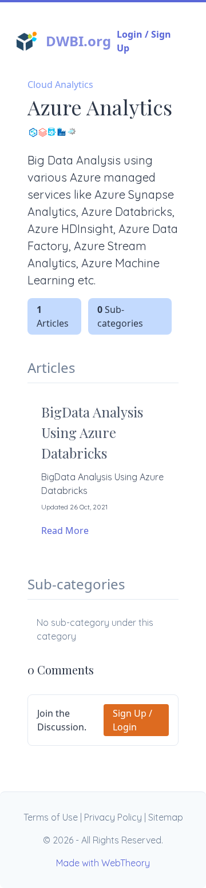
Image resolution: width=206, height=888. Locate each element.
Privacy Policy (113, 817)
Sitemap (165, 817)
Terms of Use (50, 817)
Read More (65, 530)
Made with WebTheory (103, 863)
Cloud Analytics (60, 84)
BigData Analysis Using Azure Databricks (92, 432)
